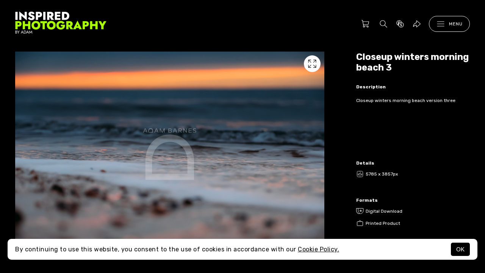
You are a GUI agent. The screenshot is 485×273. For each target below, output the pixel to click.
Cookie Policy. (318, 249)
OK (460, 249)
